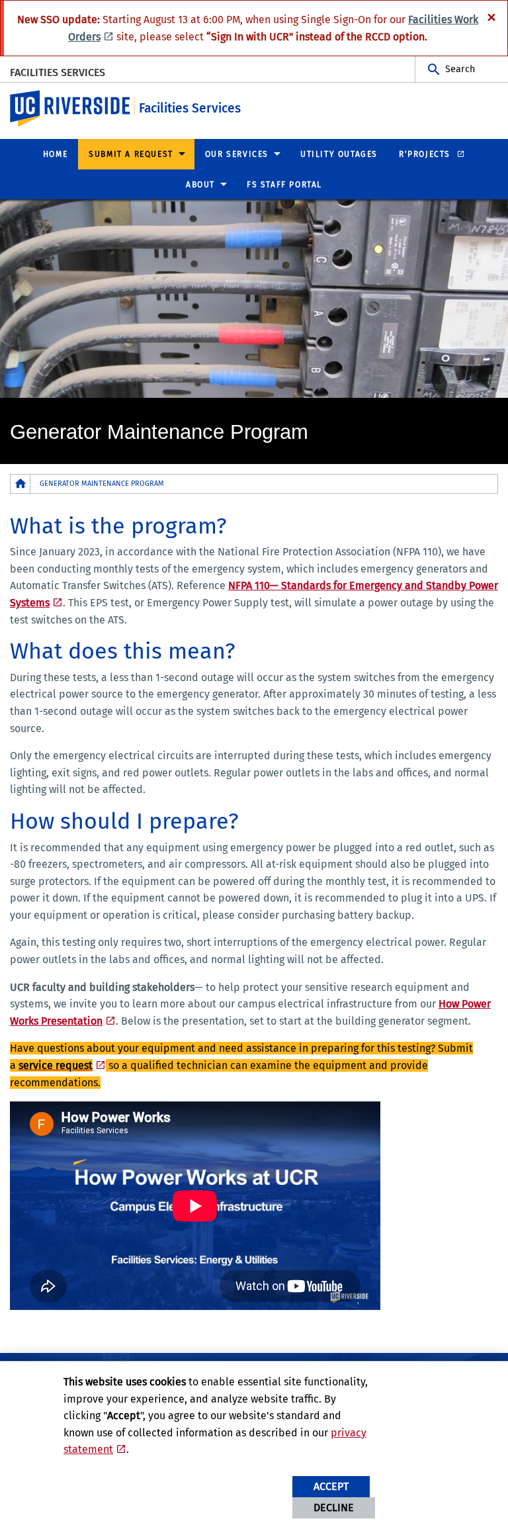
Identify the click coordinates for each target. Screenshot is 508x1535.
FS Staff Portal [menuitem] (284, 184)
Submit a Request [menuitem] (131, 154)
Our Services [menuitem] (237, 154)
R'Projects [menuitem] (426, 154)
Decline (334, 1507)
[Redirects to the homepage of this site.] (20, 483)
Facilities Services (57, 72)
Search (460, 69)
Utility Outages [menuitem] (339, 154)
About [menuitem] (200, 184)
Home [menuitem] (55, 154)
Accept (331, 1486)
